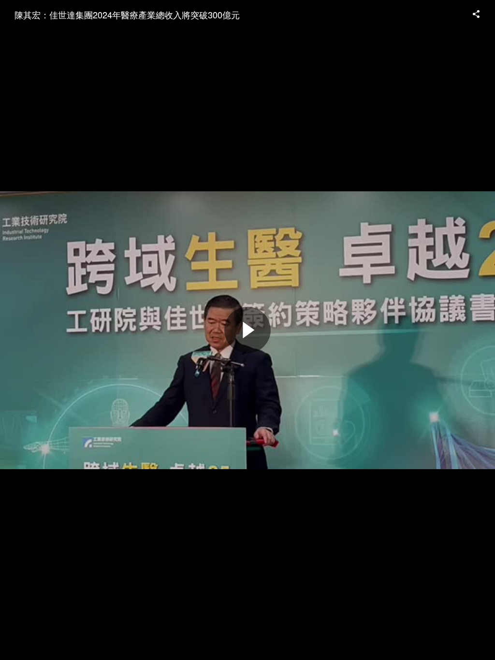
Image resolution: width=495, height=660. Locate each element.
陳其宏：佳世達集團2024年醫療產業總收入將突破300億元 (127, 14)
